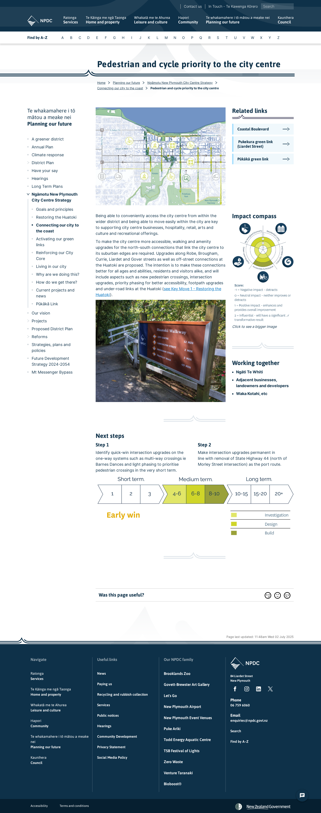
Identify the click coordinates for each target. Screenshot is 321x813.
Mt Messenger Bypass (52, 372)
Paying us (104, 684)
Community (188, 20)
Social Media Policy (112, 757)
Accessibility (39, 806)
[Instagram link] (246, 690)
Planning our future (238, 20)
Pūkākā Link (47, 304)
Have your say (45, 170)
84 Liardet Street (241, 676)
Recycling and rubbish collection (122, 694)
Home (101, 82)
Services (70, 20)
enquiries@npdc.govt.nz (249, 720)
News (101, 673)
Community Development (117, 736)
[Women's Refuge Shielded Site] (238, 806)
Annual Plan (42, 147)
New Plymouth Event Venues (188, 718)
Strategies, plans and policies (51, 347)
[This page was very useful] (267, 595)
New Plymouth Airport (182, 706)
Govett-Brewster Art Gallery (186, 684)
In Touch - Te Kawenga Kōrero (233, 6)
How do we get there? (56, 282)
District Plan (43, 162)
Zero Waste (173, 762)
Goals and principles (54, 209)
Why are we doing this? (57, 274)
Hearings (40, 178)
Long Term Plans (47, 186)
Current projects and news (55, 293)
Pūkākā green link (252, 159)
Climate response (48, 155)
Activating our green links (55, 242)
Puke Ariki (172, 729)
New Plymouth (240, 680)
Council (286, 20)
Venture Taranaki (178, 773)
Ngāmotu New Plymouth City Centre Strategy (180, 82)
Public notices (108, 715)
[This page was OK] (277, 595)
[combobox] (277, 6)
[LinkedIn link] (257, 690)
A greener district (48, 139)
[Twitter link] (269, 690)
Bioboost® (172, 784)
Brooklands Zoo (177, 673)
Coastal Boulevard (253, 129)
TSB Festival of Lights (181, 751)
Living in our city (51, 266)
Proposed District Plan (52, 329)
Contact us (193, 6)
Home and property (106, 20)
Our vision (41, 313)
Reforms (39, 336)
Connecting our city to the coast (120, 88)
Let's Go (170, 696)
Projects (39, 321)
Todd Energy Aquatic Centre (187, 739)
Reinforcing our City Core (54, 255)
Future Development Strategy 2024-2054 (51, 361)
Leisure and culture (152, 20)
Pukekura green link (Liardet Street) (255, 144)
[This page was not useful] (287, 595)
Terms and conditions (74, 806)
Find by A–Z (37, 37)
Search (235, 731)
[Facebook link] (234, 690)
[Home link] (39, 21)
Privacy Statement (111, 747)
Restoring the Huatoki (56, 217)
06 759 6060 (240, 705)
